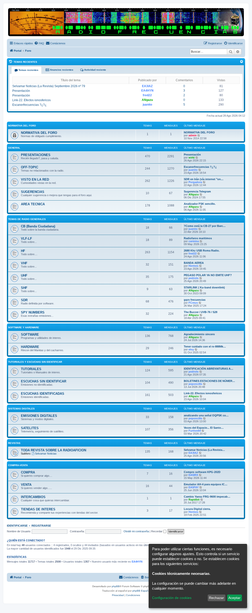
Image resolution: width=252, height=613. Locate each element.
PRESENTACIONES (35, 155)
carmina (194, 241)
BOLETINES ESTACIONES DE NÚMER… (209, 380)
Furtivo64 (195, 430)
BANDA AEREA (194, 262)
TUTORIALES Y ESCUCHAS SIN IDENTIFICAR (35, 362)
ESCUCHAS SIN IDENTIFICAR (43, 381)
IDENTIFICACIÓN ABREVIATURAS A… (208, 368)
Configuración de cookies (171, 598)
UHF (24, 275)
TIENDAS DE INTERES (38, 509)
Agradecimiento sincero (199, 334)
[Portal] (126, 22)
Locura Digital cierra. (197, 508)
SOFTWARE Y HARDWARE (23, 327)
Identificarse (17, 525)
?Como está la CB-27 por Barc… (205, 225)
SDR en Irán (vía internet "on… (203, 179)
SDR (24, 300)
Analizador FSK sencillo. (200, 203)
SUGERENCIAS (32, 192)
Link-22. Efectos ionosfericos (31, 100)
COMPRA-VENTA (18, 465)
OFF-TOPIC (29, 167)
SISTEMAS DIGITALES (21, 408)
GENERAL (14, 147)
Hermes (193, 265)
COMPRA (28, 472)
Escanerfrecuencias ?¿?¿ (29, 105)
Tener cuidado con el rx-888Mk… (205, 346)
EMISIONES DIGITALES (39, 416)
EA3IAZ (147, 86)
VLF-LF (26, 238)
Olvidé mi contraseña (136, 531)
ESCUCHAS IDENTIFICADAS (42, 393)
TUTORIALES (31, 369)
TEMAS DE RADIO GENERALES (27, 219)
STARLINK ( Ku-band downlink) (204, 287)
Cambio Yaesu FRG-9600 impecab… (207, 496)
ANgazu (147, 100)
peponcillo (195, 383)
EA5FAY (194, 487)
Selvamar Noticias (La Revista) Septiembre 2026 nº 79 (48, 86)
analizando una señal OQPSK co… (206, 415)
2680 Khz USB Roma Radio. (202, 250)
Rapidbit (194, 499)
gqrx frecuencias (194, 299)
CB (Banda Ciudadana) (38, 226)
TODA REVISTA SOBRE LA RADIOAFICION (53, 450)
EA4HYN (147, 90)
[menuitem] (39, 43)
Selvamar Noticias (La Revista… (204, 449)
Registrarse (41, 525)
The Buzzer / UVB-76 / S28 (200, 312)
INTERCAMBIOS (33, 497)
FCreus (193, 302)
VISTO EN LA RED (35, 179)
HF (23, 251)
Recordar (157, 531)
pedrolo (194, 278)
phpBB (116, 586)
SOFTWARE (30, 334)
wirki (192, 157)
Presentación (21, 91)
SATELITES (30, 428)
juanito (147, 104)
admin (193, 135)
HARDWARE (30, 347)
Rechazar (216, 598)
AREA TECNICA (33, 204)
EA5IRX (193, 474)
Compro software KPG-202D (202, 472)
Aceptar (234, 598)
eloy (191, 349)
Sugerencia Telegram (197, 191)
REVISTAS (14, 443)
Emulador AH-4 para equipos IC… (205, 484)
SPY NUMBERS (33, 312)
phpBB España (141, 590)
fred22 (147, 95)
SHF (24, 288)
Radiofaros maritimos (198, 238)
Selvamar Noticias (46, 453)
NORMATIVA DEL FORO (22, 125)
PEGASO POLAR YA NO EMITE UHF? (208, 275)
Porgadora (195, 182)
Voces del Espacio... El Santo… (204, 427)
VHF (24, 263)
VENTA (26, 485)
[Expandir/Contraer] (241, 61)
